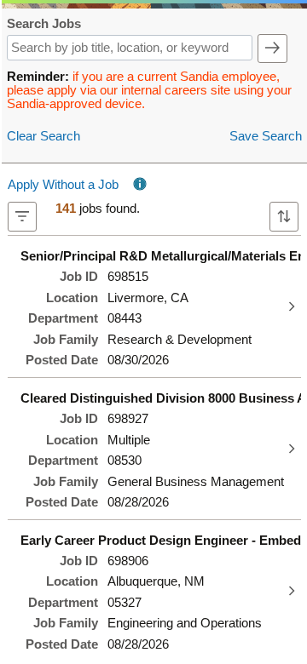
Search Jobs (44, 24)
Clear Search (43, 136)
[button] (273, 48)
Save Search (265, 136)
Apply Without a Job (63, 185)
